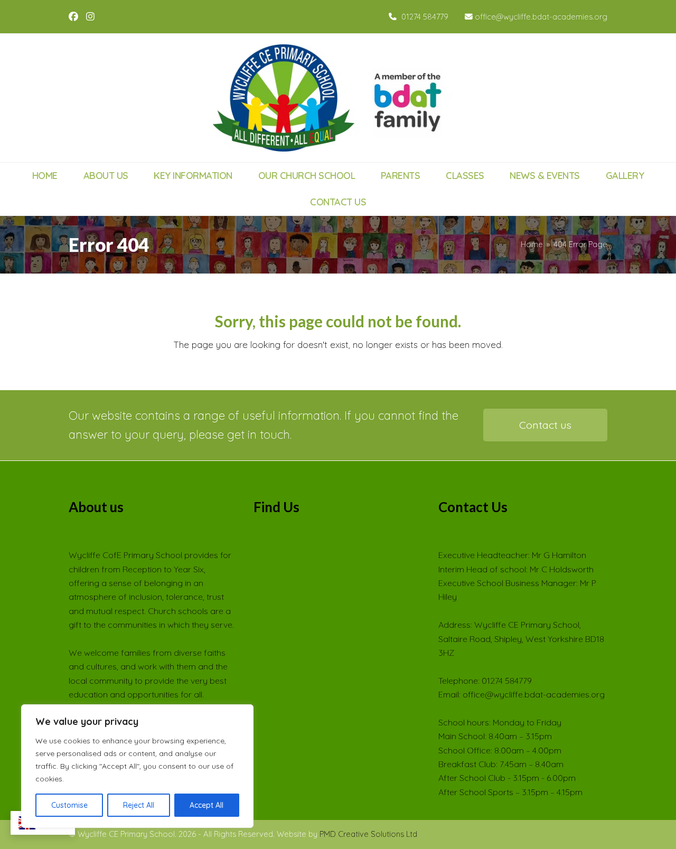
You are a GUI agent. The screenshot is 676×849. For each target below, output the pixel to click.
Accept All (206, 805)
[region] (137, 766)
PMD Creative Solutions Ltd (368, 834)
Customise (69, 805)
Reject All (138, 805)
